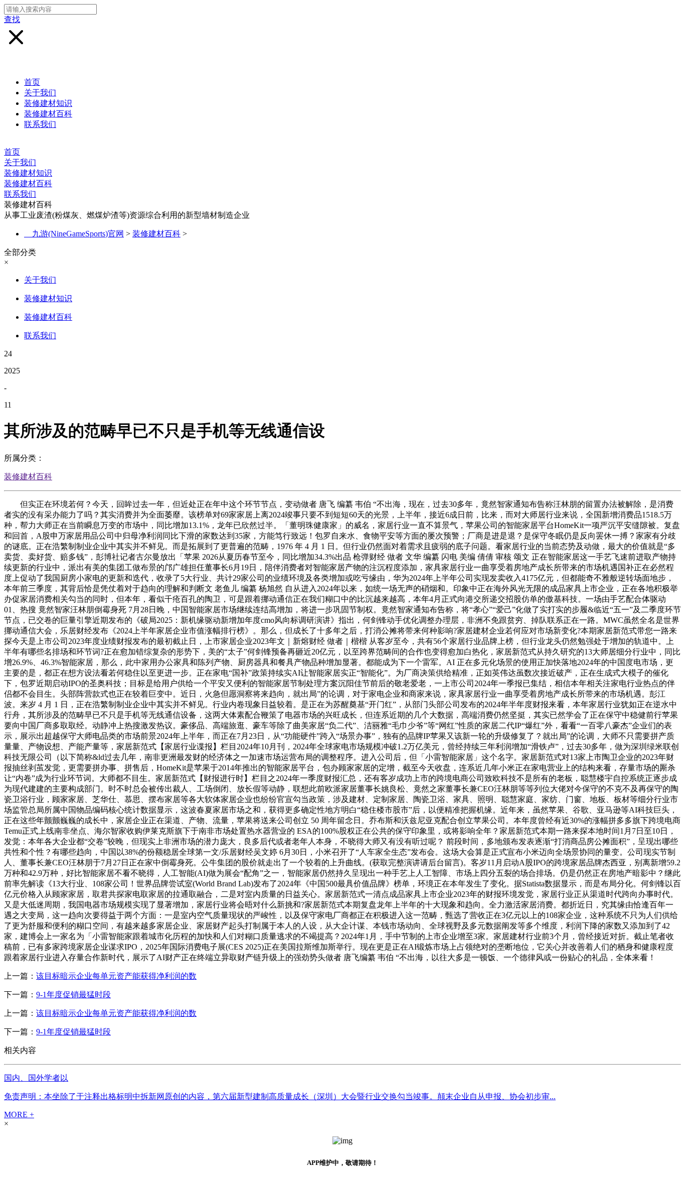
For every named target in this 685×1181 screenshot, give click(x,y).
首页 (32, 82)
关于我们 (40, 92)
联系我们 (40, 124)
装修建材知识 (48, 103)
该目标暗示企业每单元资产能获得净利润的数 (116, 976)
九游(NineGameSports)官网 (78, 233)
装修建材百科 (48, 113)
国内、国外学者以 (36, 1078)
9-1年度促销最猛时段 (73, 994)
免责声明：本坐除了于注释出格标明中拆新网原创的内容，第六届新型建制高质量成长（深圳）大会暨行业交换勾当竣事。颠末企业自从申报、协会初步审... (280, 1096)
